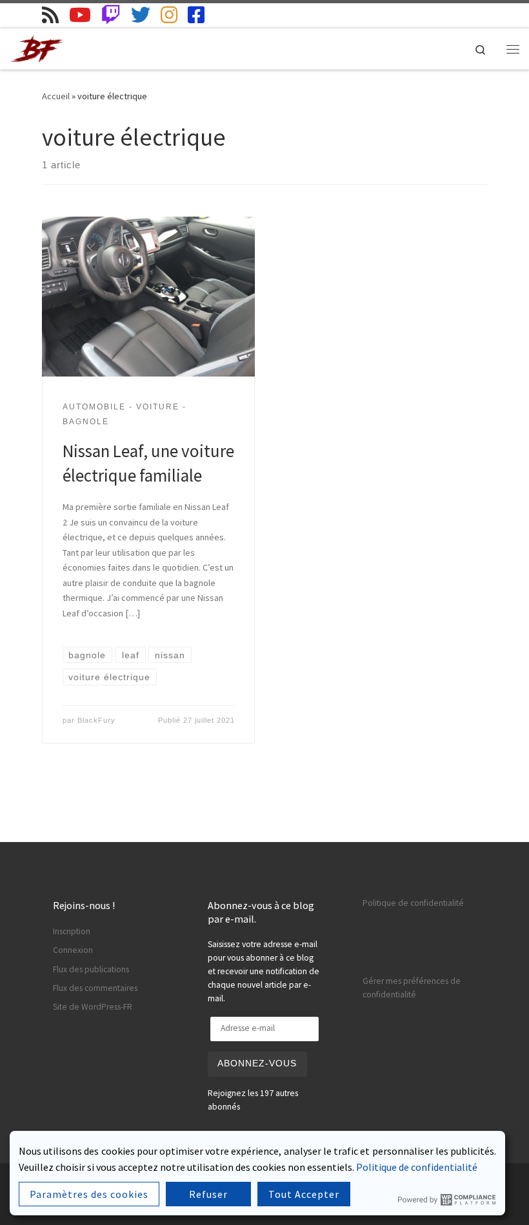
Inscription (71, 931)
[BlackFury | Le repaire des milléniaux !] (37, 47)
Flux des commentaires (95, 988)
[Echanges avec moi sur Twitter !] (140, 14)
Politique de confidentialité (413, 902)
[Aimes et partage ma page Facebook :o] (196, 14)
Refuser (208, 1194)
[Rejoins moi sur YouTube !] (80, 14)
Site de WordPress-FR (92, 1006)
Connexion (73, 950)
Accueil (56, 96)
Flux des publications (91, 969)
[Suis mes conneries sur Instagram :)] (169, 14)
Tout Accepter (303, 1194)
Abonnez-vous (257, 1063)
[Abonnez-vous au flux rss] (50, 14)
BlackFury (96, 720)
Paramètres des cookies (89, 1194)
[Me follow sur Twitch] (111, 14)
